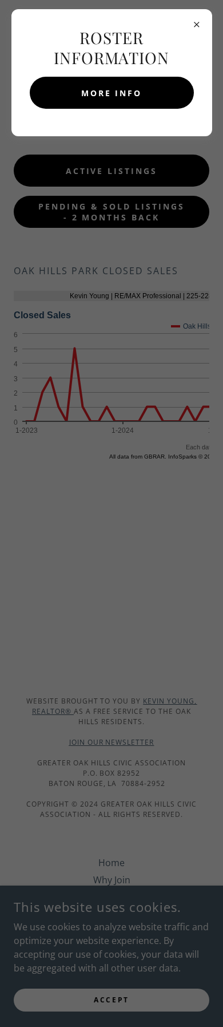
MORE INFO (111, 93)
